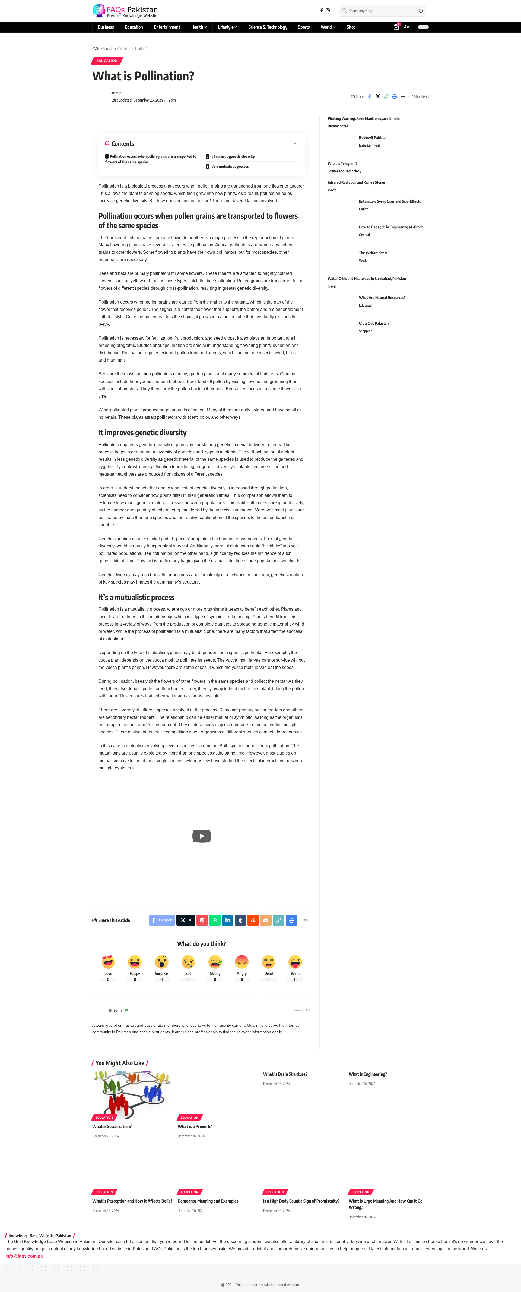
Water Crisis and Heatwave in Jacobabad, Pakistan (367, 278)
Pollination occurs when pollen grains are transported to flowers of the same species (150, 159)
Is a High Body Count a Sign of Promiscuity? (301, 1201)
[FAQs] (124, 11)
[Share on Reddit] (253, 920)
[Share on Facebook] (369, 96)
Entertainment (369, 145)
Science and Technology (344, 171)
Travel (332, 286)
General (364, 234)
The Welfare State (373, 252)
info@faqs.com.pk (24, 1256)
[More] (403, 96)
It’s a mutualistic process (230, 166)
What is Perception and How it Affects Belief (132, 1201)
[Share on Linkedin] (227, 920)
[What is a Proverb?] (218, 1095)
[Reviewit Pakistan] (341, 144)
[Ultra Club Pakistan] (341, 330)
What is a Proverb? (195, 1126)
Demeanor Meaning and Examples (208, 1201)
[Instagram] (328, 10)
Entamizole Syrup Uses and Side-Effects (390, 201)
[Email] (266, 920)
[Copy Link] (386, 96)
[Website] (308, 1010)
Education (107, 61)
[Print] (394, 96)
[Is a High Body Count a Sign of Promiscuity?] (303, 1170)
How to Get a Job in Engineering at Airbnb (391, 226)
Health (363, 209)
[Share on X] (378, 96)
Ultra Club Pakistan (374, 323)
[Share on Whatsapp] (215, 920)
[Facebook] (322, 10)
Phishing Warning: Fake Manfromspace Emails (364, 118)
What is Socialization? (112, 1126)
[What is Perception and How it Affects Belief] (132, 1170)
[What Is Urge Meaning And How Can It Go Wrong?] (389, 1170)
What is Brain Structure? (285, 1074)
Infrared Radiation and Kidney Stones (357, 182)
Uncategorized (338, 126)
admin (116, 92)
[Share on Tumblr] (240, 920)
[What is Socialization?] (132, 1095)
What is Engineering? (368, 1074)
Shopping (366, 330)
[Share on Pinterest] (202, 920)
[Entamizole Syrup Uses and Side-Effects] (341, 208)
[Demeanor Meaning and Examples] (218, 1170)
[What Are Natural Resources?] (341, 304)
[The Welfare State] (341, 260)
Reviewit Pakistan (373, 137)
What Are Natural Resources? (382, 297)
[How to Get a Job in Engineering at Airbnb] (341, 234)
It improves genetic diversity (233, 156)
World (332, 190)
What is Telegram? (342, 163)
